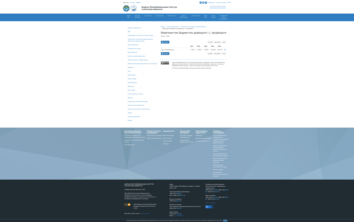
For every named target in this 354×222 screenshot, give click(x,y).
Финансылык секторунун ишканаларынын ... (194, 26)
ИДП (129, 31)
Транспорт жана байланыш (136, 105)
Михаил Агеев (145, 213)
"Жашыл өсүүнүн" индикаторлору (138, 60)
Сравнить (165, 42)
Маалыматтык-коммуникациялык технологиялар (142, 63)
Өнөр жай (131, 86)
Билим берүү (132, 75)
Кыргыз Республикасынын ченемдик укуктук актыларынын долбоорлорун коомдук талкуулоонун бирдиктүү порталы (220, 139)
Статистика (148, 16)
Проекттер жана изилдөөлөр (154, 135)
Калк (129, 71)
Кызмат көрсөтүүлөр (183, 16)
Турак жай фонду (133, 45)
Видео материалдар (168, 135)
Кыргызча (126, 2)
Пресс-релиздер (167, 138)
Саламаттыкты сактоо (134, 48)
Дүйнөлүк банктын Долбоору (154, 138)
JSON (223, 42)
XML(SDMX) (217, 42)
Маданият (131, 67)
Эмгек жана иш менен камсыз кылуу (139, 109)
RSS (229, 2)
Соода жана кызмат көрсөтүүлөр (137, 101)
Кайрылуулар (196, 16)
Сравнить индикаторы (134, 28)
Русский (132, 2)
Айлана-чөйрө (132, 79)
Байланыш (211, 2)
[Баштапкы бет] (130, 8)
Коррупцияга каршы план (202, 141)
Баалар (130, 120)
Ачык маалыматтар (173, 26)
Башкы (163, 26)
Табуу (228, 7)
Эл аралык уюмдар (218, 169)
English (138, 2)
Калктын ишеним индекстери (136, 56)
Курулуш (130, 97)
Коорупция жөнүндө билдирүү (203, 138)
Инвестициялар (132, 52)
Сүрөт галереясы (167, 141)
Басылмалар (160, 16)
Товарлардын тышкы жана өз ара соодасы (140, 35)
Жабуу (225, 220)
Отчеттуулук (171, 16)
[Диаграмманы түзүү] (224, 50)
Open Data (205, 16)
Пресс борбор (213, 16)
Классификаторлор (129, 144)
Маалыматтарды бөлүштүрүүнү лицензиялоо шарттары (220, 174)
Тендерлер (166, 143)
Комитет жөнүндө (137, 16)
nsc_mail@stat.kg (178, 215)
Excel (209, 42)
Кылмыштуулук (132, 82)
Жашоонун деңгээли (134, 116)
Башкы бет (128, 16)
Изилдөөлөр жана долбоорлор (224, 17)
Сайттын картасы (221, 2)
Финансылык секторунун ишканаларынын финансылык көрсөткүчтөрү (140, 40)
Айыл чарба (131, 90)
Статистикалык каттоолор (135, 94)
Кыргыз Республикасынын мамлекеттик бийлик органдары (220, 160)
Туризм (130, 113)
